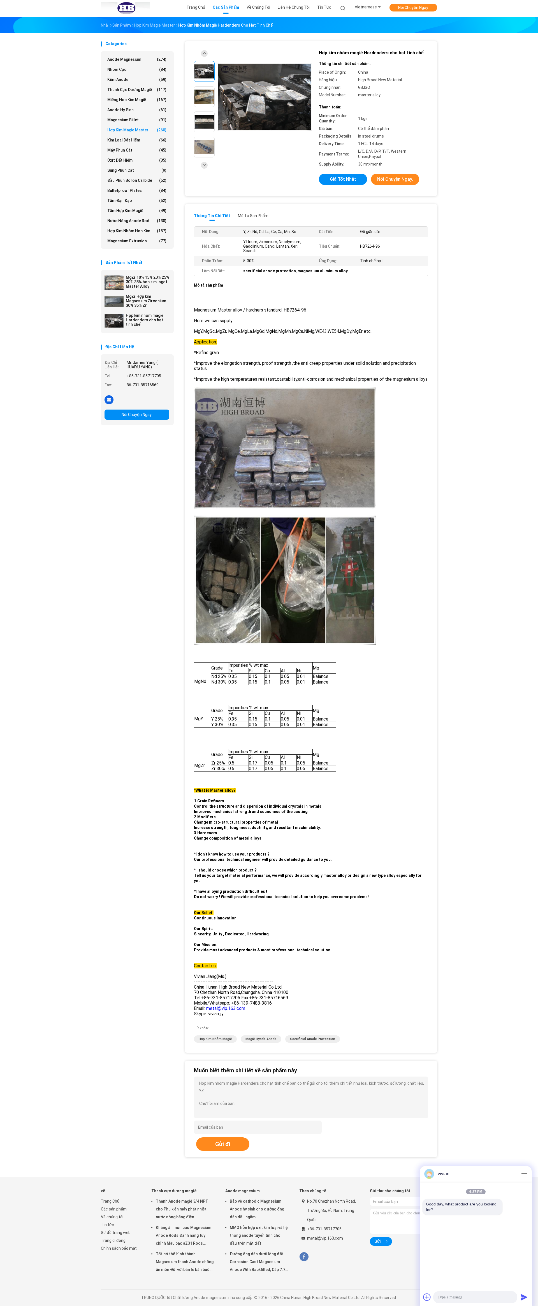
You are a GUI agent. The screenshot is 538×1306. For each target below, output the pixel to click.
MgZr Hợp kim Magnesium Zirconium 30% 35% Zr (146, 301)
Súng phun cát (136, 170)
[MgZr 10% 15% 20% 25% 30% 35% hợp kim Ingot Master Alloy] (114, 282)
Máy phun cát (136, 150)
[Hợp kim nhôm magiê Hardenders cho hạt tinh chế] (114, 320)
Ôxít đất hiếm (136, 160)
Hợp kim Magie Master (136, 130)
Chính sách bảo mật (119, 1248)
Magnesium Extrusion (136, 241)
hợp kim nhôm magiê (215, 1039)
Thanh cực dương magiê (136, 89)
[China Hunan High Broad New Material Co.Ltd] (125, 8)
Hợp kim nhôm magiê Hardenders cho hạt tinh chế (144, 320)
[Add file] (427, 1297)
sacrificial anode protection (312, 1039)
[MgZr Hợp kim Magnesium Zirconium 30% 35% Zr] (114, 301)
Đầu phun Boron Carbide (136, 180)
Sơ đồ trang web (116, 1232)
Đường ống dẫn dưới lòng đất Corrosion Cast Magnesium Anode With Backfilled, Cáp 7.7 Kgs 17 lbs (257, 1263)
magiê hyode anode (261, 1039)
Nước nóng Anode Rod (136, 221)
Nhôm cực (136, 69)
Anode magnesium (136, 59)
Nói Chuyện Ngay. (413, 7)
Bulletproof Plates (136, 190)
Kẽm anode (136, 79)
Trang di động (113, 1240)
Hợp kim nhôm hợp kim (136, 231)
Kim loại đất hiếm (136, 140)
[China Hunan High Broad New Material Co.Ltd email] (109, 399)
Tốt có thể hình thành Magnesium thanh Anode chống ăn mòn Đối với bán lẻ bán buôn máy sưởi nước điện (185, 1263)
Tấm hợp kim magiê (136, 210)
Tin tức (107, 1225)
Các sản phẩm (114, 1209)
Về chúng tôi (112, 1217)
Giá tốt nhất (343, 179)
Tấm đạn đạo (136, 200)
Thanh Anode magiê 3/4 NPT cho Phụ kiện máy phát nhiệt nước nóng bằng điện (182, 1209)
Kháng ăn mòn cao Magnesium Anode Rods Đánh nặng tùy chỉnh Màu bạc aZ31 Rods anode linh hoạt (183, 1236)
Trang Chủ (110, 1201)
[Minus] (524, 1173)
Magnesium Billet (136, 120)
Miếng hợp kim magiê (136, 99)
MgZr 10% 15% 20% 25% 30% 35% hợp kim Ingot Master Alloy (147, 282)
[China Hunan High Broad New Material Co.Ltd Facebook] (304, 1257)
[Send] (524, 1297)
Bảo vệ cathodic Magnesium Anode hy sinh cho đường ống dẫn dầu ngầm (257, 1209)
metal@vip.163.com (225, 1008)
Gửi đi (222, 1144)
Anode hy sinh (136, 110)
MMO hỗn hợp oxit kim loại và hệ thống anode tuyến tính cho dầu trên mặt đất (259, 1235)
